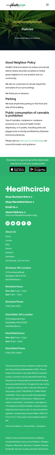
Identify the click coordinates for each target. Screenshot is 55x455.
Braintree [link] (28, 445)
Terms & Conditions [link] (13, 426)
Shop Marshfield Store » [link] (19, 201)
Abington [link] (44, 441)
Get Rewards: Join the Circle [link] (17, 261)
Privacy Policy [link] (29, 426)
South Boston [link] (34, 441)
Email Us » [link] (11, 207)
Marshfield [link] (9, 257)
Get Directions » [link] (13, 279)
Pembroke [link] (9, 449)
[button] (47, 6)
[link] (16, 4)
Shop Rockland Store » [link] (18, 196)
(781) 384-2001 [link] (13, 306)
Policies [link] (8, 249)
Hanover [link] (18, 449)
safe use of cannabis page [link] (32, 140)
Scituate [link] (44, 445)
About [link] (8, 236)
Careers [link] (8, 240)
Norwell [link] (34, 449)
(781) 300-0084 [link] (13, 352)
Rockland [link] (9, 253)
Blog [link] (7, 245)
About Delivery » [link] (15, 212)
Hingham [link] (9, 445)
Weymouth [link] (18, 445)
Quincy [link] (25, 441)
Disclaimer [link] (41, 426)
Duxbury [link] (26, 449)
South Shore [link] (43, 449)
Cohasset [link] (36, 445)
